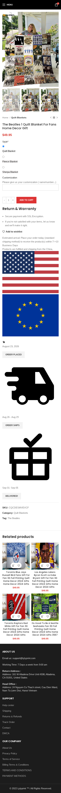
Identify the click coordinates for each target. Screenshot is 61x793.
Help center (8, 705)
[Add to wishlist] (19, 565)
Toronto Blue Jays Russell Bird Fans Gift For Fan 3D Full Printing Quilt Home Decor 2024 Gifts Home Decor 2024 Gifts (16, 578)
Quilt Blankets (18, 117)
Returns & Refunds (12, 716)
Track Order (8, 722)
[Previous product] (50, 117)
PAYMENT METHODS (14, 776)
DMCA (5, 733)
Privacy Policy (9, 753)
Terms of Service (11, 759)
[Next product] (57, 117)
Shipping (6, 710)
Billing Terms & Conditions (15, 764)
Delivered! (11, 496)
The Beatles (14, 518)
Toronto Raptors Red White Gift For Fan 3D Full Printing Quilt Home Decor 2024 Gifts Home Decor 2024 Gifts (16, 629)
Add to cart (26, 200)
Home (5, 117)
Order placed (13, 354)
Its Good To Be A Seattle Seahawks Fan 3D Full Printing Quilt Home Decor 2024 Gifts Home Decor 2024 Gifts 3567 (45, 629)
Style (5, 141)
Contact (6, 727)
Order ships (12, 425)
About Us (7, 747)
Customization (9, 177)
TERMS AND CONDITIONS (17, 770)
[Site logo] (30, 4)
